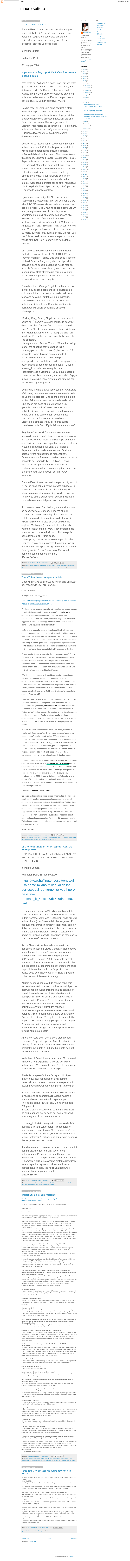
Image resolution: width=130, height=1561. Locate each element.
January (86, 128)
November (87, 88)
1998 (84, 181)
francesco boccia (65, 1458)
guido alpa (34, 1460)
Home (49, 1538)
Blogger (72, 1556)
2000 (84, 176)
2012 (84, 148)
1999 (84, 179)
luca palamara (47, 1460)
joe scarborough (62, 837)
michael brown (42, 567)
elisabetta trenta (48, 1458)
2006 (84, 162)
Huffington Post (101, 23)
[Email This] (55, 563)
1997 (84, 183)
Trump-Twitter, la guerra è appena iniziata (42, 577)
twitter (49, 839)
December (87, 85)
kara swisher (69, 837)
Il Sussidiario (100, 25)
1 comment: (45, 1527)
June (86, 99)
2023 (84, 76)
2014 (84, 143)
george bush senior (40, 1530)
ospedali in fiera (31, 1184)
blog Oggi (99, 30)
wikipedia (99, 44)
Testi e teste (100, 28)
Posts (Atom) (32, 1541)
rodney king (56, 567)
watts (68, 567)
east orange (45, 1182)
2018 (84, 133)
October (86, 90)
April (85, 121)
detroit (40, 1182)
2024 (84, 74)
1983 (84, 214)
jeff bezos (54, 837)
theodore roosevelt (45, 1531)
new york (24, 1184)
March (86, 123)
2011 (84, 150)
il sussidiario (40, 1460)
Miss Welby (100, 37)
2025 (84, 71)
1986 (84, 207)
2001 (84, 174)
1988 (84, 202)
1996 (84, 186)
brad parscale (29, 837)
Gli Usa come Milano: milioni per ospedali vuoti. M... (93, 111)
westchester (51, 1184)
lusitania (53, 1530)
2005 (84, 164)
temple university (43, 1184)
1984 (84, 212)
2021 (84, 81)
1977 (84, 219)
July (85, 97)
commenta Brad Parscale (54, 705)
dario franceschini (39, 1458)
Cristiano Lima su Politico (41, 790)
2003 (84, 169)
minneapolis (49, 567)
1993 (84, 193)
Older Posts (73, 1538)
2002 (84, 171)
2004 (84, 167)
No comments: (45, 562)
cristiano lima (37, 837)
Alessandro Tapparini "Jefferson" (100, 33)
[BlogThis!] (57, 563)
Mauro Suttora (87, 33)
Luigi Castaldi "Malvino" (101, 39)
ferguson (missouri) (51, 565)
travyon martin (62, 567)
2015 (84, 141)
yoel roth (54, 839)
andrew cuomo (30, 565)
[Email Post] (51, 562)
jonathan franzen (26, 567)
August (86, 95)
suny (37, 1184)
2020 (84, 83)
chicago (36, 1182)
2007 (84, 160)
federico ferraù (56, 1458)
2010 (84, 152)
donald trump (43, 565)
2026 (84, 69)
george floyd (60, 565)
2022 (84, 78)
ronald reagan (37, 1531)
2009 (84, 155)
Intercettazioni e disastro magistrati (39, 1195)
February (87, 126)
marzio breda (55, 1460)
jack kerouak (71, 565)
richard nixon (30, 1531)
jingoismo (48, 1530)
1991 (84, 198)
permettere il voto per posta (58, 763)
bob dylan (36, 565)
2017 (84, 136)
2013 (84, 145)
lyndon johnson (59, 1530)
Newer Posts (25, 1538)
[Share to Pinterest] (63, 563)
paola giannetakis (70, 1460)
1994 (84, 191)
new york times (37, 839)
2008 (84, 157)
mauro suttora (32, 8)
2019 (84, 131)
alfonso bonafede (30, 1458)
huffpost (65, 565)
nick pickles (45, 839)
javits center (56, 1182)
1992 (84, 195)
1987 (84, 205)
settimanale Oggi (101, 42)
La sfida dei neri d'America (34, 24)
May (85, 102)
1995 (84, 188)
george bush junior (30, 1530)
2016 (84, 138)
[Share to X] (59, 563)
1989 (84, 200)
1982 (84, 217)
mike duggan (70, 1182)
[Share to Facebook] (61, 563)
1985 (84, 210)
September (87, 92)
